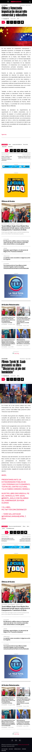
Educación (4, 146)
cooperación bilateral (17, 144)
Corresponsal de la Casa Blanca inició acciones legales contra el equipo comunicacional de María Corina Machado (16, 267)
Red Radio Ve (6, 18)
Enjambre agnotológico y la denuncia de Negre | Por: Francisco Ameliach (15, 250)
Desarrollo (25, 144)
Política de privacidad (23, 744)
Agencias (4, 134)
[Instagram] (15, 740)
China (10, 144)
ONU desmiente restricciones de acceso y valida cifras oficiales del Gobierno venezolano (23, 341)
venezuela (10, 146)
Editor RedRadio (11, 224)
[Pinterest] (15, 22)
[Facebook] (8, 22)
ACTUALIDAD (4, 5)
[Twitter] (11, 22)
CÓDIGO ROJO (6, 256)
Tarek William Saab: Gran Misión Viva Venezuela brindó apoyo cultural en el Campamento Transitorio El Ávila (16, 228)
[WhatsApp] (18, 22)
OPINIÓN (5, 248)
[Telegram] (22, 22)
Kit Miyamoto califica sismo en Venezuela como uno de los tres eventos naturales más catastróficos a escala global (16, 242)
